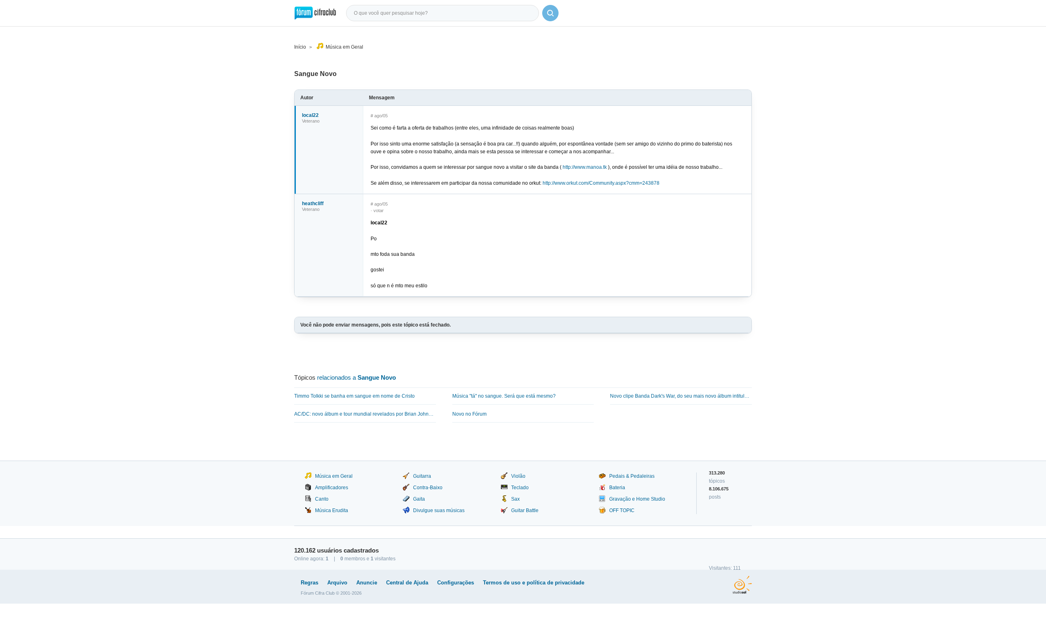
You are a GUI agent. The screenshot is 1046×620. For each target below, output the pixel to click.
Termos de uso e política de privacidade (533, 583)
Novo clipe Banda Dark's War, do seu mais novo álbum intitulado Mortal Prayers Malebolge (681, 396)
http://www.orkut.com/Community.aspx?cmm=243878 (601, 183)
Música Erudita (331, 510)
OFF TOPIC (622, 510)
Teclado (520, 487)
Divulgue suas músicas (439, 510)
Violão (518, 476)
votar (378, 210)
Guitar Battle (525, 510)
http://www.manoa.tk (585, 167)
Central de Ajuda (407, 583)
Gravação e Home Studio (637, 499)
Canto (322, 499)
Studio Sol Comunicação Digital (742, 585)
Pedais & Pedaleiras (632, 476)
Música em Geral (344, 47)
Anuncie (366, 583)
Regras (309, 583)
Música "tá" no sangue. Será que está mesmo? (504, 396)
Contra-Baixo (428, 487)
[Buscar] (550, 13)
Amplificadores (331, 487)
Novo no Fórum (469, 414)
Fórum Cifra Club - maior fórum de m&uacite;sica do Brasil (315, 13)
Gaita (419, 499)
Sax (515, 499)
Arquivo (337, 583)
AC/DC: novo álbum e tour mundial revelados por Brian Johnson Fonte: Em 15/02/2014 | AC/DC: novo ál (365, 414)
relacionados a (356, 377)
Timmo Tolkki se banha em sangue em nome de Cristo (354, 396)
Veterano (311, 121)
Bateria (617, 487)
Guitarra (422, 476)
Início (300, 47)
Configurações (455, 583)
